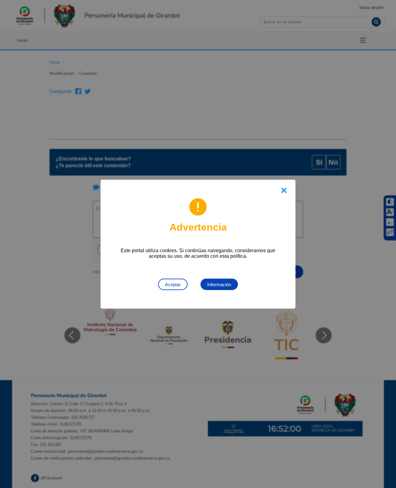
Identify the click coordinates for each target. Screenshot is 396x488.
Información (219, 284)
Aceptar (173, 284)
